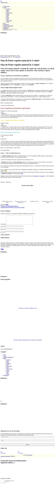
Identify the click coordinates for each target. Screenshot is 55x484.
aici (7, 167)
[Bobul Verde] (4, 2)
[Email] (2, 249)
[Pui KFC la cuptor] (34, 193)
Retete (4, 7)
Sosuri (7, 371)
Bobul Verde (29, 455)
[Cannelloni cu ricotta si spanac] (47, 193)
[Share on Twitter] (6, 204)
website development (5, 456)
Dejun (7, 11)
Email (2, 229)
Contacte (5, 28)
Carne (7, 22)
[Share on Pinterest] (7, 204)
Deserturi (8, 363)
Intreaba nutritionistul (8, 25)
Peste (7, 19)
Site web (3, 232)
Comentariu (3, 224)
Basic (7, 10)
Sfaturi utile (6, 24)
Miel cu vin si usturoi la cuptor (12, 207)
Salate (7, 15)
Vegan (7, 18)
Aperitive (8, 9)
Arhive (2, 349)
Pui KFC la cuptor (34, 201)
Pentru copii (9, 20)
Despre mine (6, 27)
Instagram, (42, 176)
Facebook (36, 176)
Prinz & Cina (9, 12)
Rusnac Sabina (4, 57)
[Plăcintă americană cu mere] (7, 193)
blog (4, 23)
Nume (2, 226)
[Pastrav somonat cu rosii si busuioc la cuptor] (20, 193)
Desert (7, 14)
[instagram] (1, 249)
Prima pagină (6, 6)
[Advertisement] (27, 45)
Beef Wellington (9, 206)
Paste (7, 365)
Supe (7, 16)
